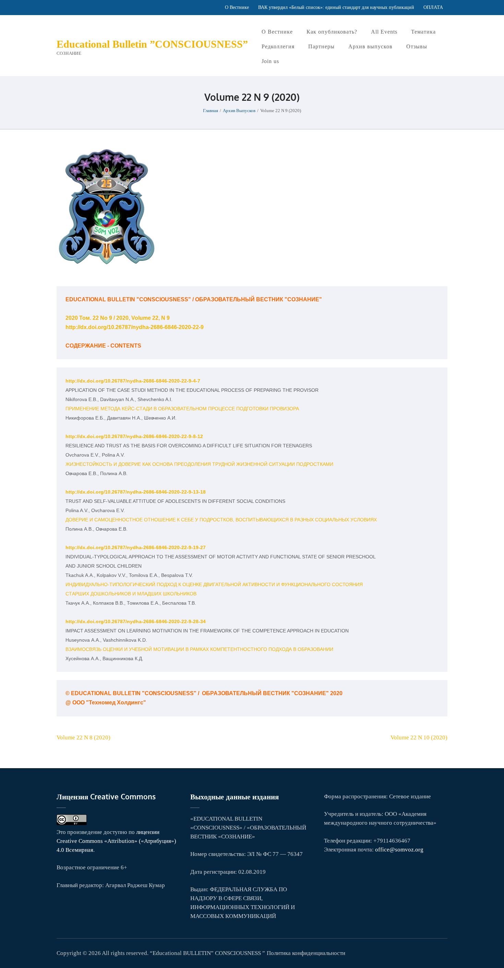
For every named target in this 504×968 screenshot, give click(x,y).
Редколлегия (278, 46)
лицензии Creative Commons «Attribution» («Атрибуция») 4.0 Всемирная (116, 841)
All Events (384, 32)
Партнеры (321, 46)
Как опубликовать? (332, 32)
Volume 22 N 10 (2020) (419, 737)
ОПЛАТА (433, 7)
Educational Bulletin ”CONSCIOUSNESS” (152, 44)
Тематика (423, 32)
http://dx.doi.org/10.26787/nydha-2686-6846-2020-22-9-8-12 (134, 436)
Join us (270, 61)
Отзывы (416, 46)
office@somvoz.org (399, 849)
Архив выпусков (370, 46)
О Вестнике (237, 7)
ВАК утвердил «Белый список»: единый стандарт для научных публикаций (336, 7)
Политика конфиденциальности (306, 953)
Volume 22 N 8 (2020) (83, 737)
